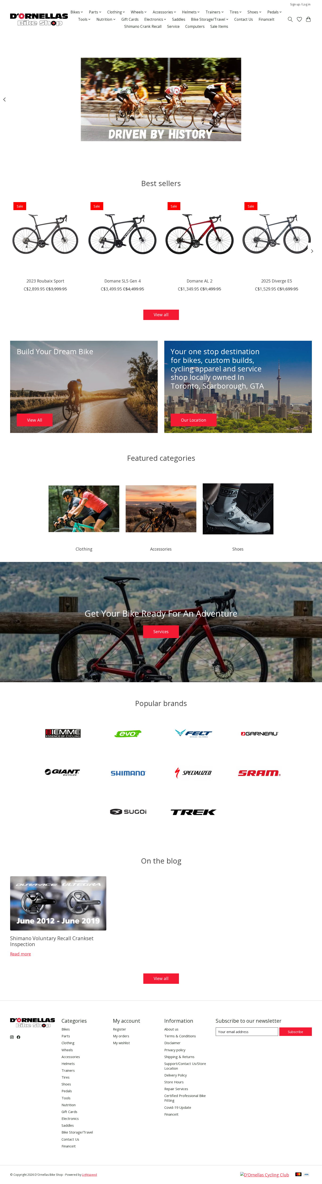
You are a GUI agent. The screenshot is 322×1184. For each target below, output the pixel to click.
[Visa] (306, 1174)
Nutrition (69, 1104)
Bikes (66, 1029)
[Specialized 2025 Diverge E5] (276, 234)
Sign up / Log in (300, 4)
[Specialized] (193, 773)
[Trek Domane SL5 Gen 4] (122, 234)
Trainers (68, 1070)
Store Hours (174, 1082)
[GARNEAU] (259, 734)
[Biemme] (62, 734)
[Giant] (62, 773)
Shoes (238, 549)
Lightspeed (89, 1175)
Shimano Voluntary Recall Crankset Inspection (52, 941)
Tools (66, 1098)
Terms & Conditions (180, 1036)
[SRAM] (259, 773)
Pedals (67, 1090)
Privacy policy (174, 1049)
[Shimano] (128, 773)
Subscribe (295, 1031)
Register (119, 1029)
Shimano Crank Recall (142, 26)
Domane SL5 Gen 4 (122, 281)
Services (161, 631)
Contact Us (243, 19)
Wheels (67, 1049)
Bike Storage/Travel (77, 1132)
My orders (121, 1036)
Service (173, 26)
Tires (66, 1077)
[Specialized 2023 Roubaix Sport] (45, 234)
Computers (195, 26)
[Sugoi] (128, 813)
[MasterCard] (298, 1174)
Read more (20, 954)
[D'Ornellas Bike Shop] (39, 19)
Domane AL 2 (199, 281)
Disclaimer (172, 1042)
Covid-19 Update (177, 1107)
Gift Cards (130, 19)
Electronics (70, 1118)
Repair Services (176, 1088)
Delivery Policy (175, 1075)
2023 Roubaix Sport (45, 281)
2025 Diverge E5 (276, 281)
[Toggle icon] (290, 19)
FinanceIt (266, 19)
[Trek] (193, 813)
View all (161, 314)
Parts (66, 1036)
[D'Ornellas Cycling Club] (264, 1175)
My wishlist (121, 1042)
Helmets (68, 1063)
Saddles (178, 19)
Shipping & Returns (179, 1056)
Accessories (161, 549)
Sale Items (219, 26)
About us (171, 1029)
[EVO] (128, 734)
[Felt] (193, 734)
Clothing (84, 549)
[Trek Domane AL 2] (199, 234)
